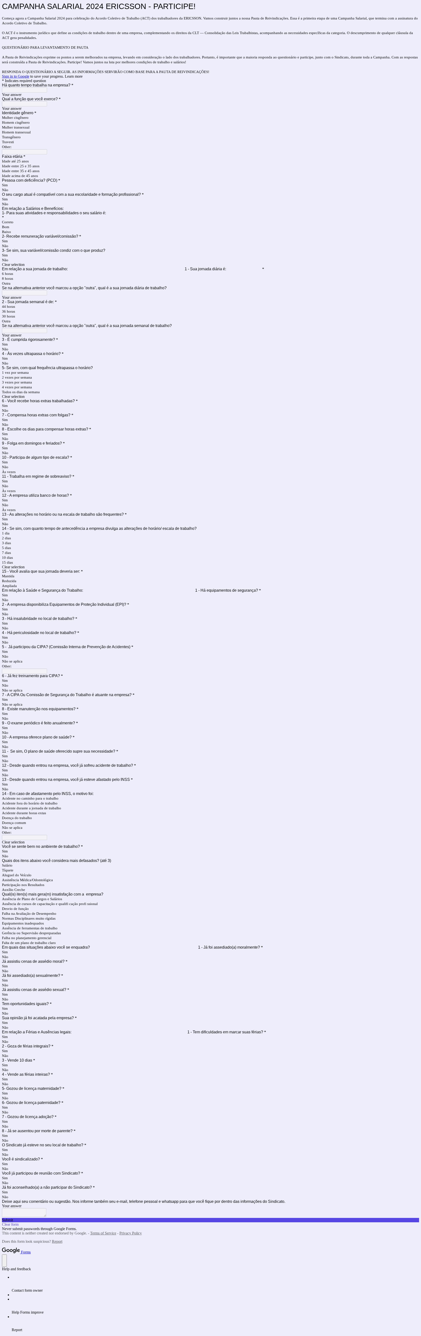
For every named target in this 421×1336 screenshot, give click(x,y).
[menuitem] (215, 1284)
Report (57, 1241)
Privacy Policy (130, 1233)
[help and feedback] (4, 1260)
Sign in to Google (15, 76)
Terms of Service (103, 1233)
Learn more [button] (74, 76)
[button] (210, 264)
